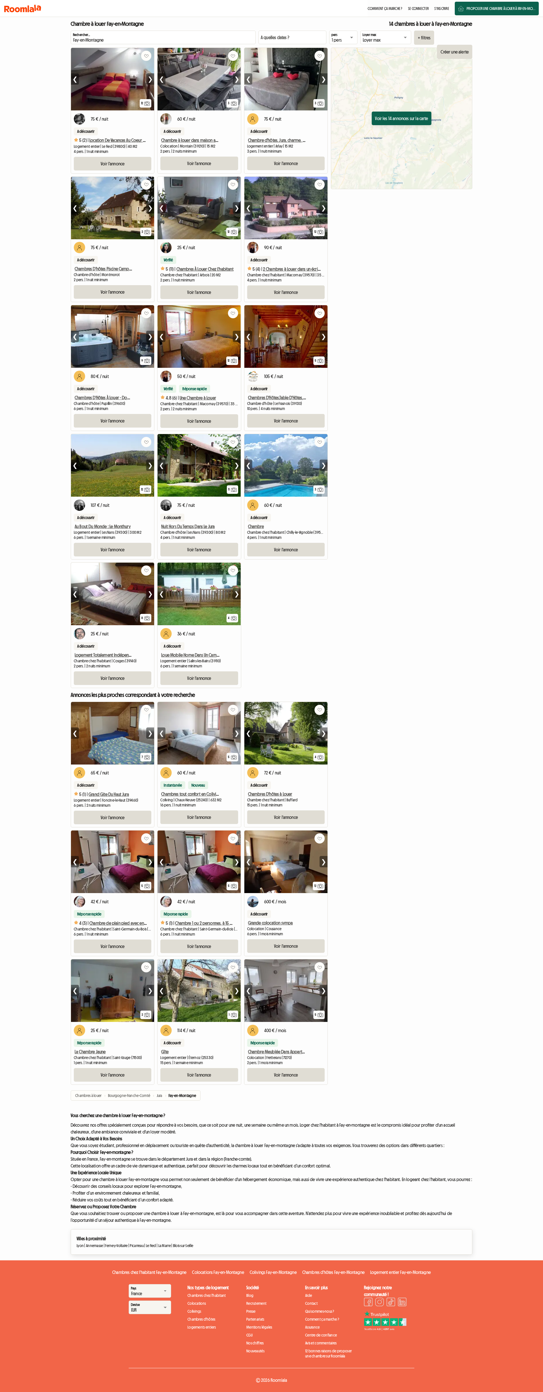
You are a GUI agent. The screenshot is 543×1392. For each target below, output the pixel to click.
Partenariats (255, 1319)
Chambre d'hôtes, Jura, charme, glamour (283, 140)
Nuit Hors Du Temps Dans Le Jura (188, 526)
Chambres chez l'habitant (207, 1295)
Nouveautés (255, 1351)
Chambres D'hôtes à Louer (270, 794)
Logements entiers (202, 1327)
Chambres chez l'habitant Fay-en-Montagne (149, 1272)
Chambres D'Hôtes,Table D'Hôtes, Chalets (282, 397)
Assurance (312, 1327)
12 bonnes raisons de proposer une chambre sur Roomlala (328, 1353)
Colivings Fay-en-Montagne (273, 1272)
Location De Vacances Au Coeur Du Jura (122, 140)
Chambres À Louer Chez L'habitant (205, 269)
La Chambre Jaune (90, 1051)
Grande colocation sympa (270, 923)
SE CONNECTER (418, 8)
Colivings (194, 1311)
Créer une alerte (455, 52)
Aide (308, 1295)
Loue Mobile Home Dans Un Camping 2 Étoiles (200, 655)
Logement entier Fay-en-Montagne (400, 1272)
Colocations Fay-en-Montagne (218, 1272)
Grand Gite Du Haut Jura (109, 794)
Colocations (197, 1303)
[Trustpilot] (385, 1329)
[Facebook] (368, 1303)
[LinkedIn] (402, 1303)
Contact (311, 1303)
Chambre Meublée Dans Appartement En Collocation (293, 1051)
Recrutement (256, 1303)
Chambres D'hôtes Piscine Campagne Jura (110, 268)
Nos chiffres (255, 1343)
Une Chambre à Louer (198, 398)
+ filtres (424, 37)
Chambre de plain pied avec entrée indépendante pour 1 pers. (143, 923)
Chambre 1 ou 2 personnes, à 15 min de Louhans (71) (218, 923)
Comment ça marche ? (322, 1319)
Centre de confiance (321, 1335)
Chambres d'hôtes (201, 1319)
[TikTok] (391, 1303)
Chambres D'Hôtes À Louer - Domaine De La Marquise (120, 397)
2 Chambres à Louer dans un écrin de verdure (301, 269)
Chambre (256, 526)
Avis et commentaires (321, 1343)
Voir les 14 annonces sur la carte (401, 118)
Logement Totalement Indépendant (106, 655)
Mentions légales (259, 1327)
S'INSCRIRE (441, 8)
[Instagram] (379, 1303)
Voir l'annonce (112, 163)
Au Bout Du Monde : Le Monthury (103, 526)
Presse (251, 1311)
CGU (249, 1335)
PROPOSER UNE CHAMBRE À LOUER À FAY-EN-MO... (501, 8)
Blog (249, 1295)
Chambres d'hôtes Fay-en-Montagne (333, 1272)
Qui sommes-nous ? (319, 1311)
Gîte (165, 1051)
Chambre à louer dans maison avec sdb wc (198, 140)
